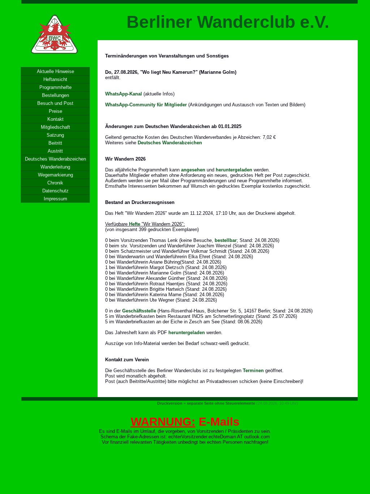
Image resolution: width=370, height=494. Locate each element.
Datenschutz (55, 190)
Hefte (134, 224)
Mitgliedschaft (55, 127)
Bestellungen (55, 95)
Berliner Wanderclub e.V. (227, 21)
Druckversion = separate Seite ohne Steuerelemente (206, 403)
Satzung (55, 135)
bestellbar (226, 240)
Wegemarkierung (55, 175)
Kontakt (55, 119)
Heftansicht (55, 79)
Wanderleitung (55, 167)
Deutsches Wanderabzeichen (55, 159)
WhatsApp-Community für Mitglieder (146, 104)
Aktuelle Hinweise (55, 71)
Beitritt (55, 143)
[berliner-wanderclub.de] (55, 57)
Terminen (253, 370)
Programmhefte (55, 87)
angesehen (193, 170)
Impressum (55, 198)
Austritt (55, 151)
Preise (55, 111)
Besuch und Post (55, 103)
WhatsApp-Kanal (123, 94)
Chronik (55, 183)
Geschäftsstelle (139, 311)
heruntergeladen (234, 170)
